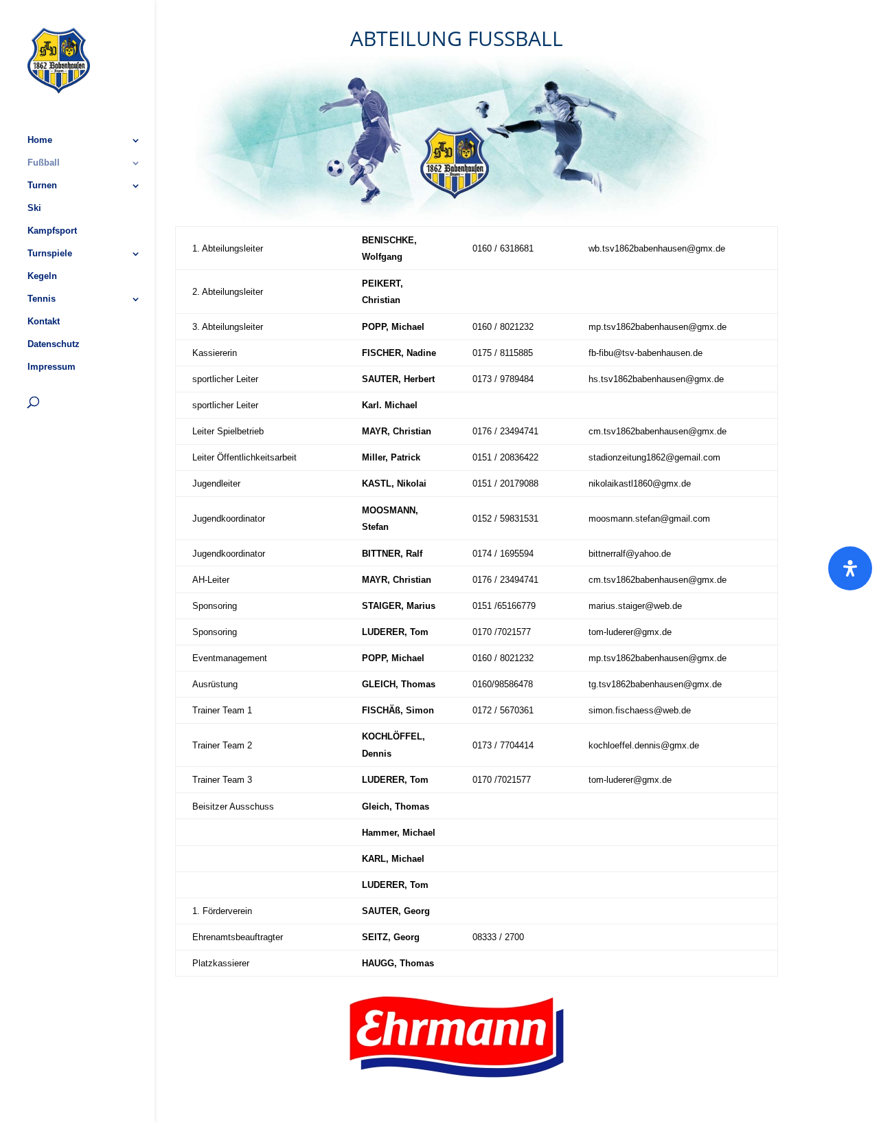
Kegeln (42, 276)
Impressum (51, 367)
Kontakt (43, 321)
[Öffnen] (850, 568)
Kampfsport (52, 231)
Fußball (43, 163)
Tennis (41, 299)
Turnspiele (49, 253)
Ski (34, 208)
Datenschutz (53, 344)
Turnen (42, 185)
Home (39, 140)
